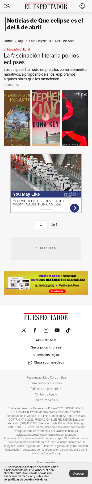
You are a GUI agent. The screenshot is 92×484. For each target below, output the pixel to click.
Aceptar (78, 474)
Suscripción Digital (46, 355)
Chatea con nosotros (49, 362)
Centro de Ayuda (46, 394)
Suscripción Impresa (46, 347)
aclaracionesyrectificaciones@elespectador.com (46, 434)
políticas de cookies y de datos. (28, 479)
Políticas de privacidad (46, 389)
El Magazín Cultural (17, 49)
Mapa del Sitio (46, 340)
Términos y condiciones (46, 383)
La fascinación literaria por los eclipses (41, 59)
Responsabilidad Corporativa (46, 377)
